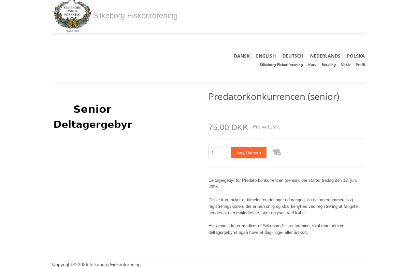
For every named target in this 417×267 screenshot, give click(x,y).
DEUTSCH (293, 56)
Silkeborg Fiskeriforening (281, 65)
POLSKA (356, 56)
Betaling (329, 65)
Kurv (312, 65)
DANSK (242, 56)
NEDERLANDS (325, 56)
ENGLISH (266, 56)
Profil (360, 65)
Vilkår (346, 65)
